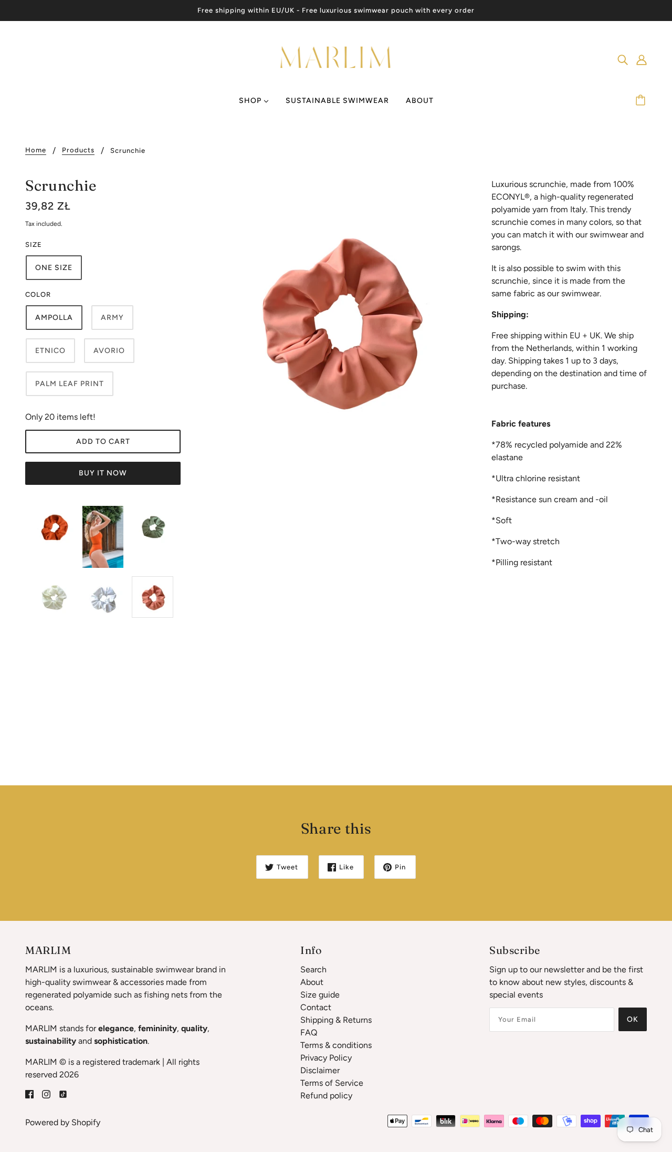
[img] (622, 59)
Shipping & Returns (336, 1020)
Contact (315, 1007)
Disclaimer (320, 1070)
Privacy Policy (326, 1058)
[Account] (641, 59)
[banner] (336, 59)
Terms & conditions (336, 1045)
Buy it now (103, 473)
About (311, 982)
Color (38, 294)
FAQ (308, 1032)
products (78, 150)
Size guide (320, 995)
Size (33, 244)
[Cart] (642, 101)
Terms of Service (331, 1083)
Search (313, 969)
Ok (632, 1019)
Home (35, 150)
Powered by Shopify (62, 1122)
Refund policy (326, 1096)
